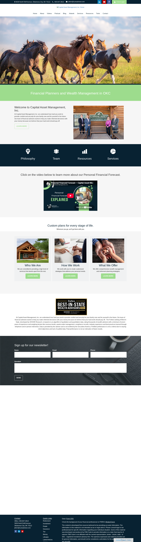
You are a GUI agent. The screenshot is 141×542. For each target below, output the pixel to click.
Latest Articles (47, 539)
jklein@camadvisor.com (76, 1)
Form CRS (70, 519)
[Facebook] (109, 2)
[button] (35, 13)
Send (18, 378)
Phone (92, 350)
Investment (46, 523)
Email (54, 350)
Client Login (120, 2)
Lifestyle (46, 537)
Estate (45, 526)
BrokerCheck (110, 522)
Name (16, 350)
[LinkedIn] (99, 2)
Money (45, 534)
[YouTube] (104, 2)
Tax (44, 531)
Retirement (46, 521)
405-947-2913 (59, 2)
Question (17, 361)
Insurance (46, 529)
